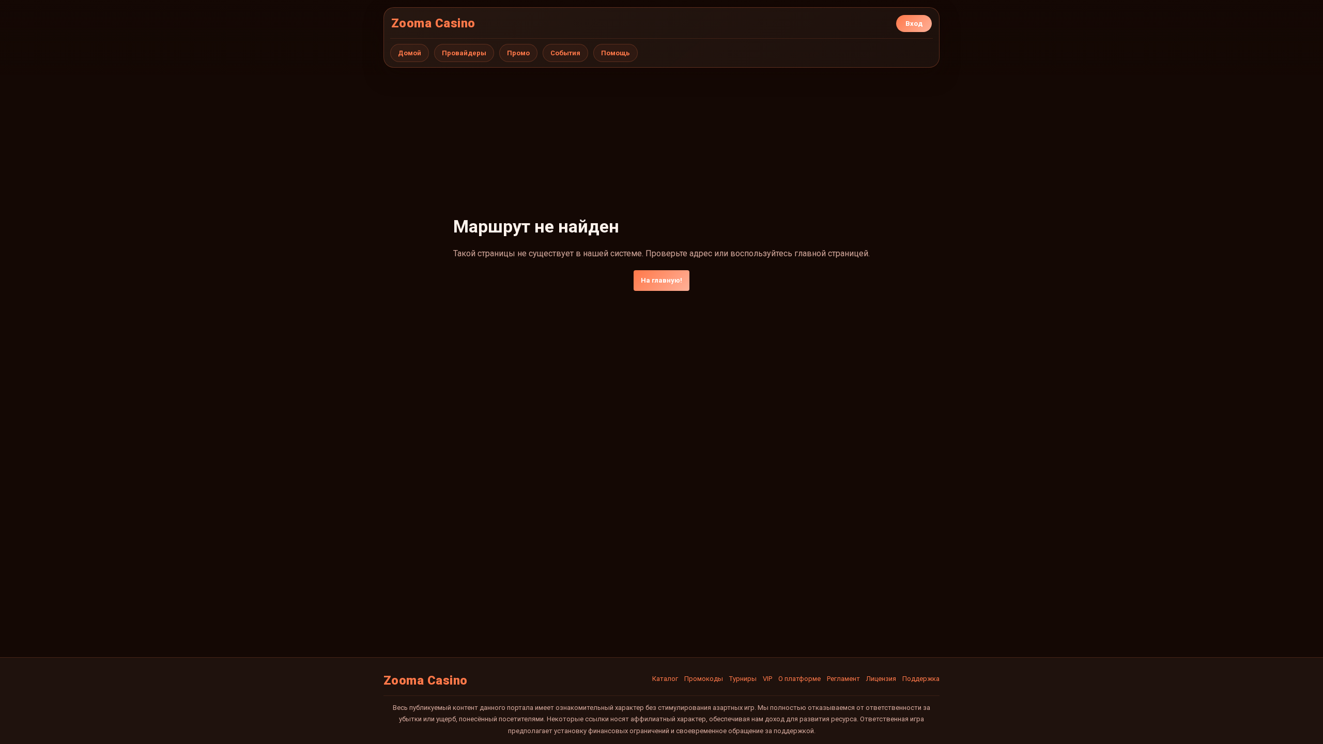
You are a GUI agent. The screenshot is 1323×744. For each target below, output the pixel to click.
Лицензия (881, 679)
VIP (767, 679)
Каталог (665, 679)
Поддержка (921, 679)
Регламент (843, 679)
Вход (913, 23)
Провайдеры (464, 53)
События (565, 53)
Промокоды (703, 679)
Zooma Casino (433, 23)
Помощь (615, 53)
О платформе (799, 679)
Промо (518, 53)
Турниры (743, 679)
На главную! (661, 280)
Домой (409, 53)
